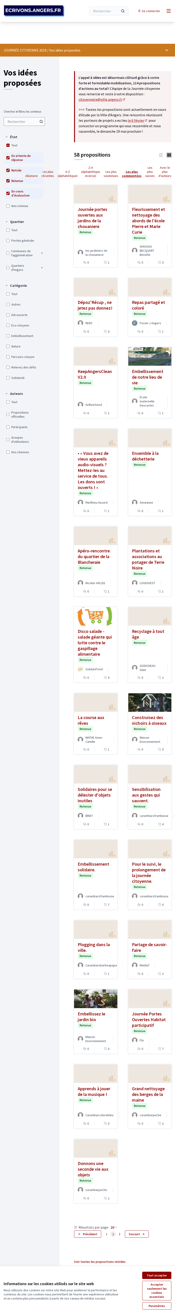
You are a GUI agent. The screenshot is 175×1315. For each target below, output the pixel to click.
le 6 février (138, 120)
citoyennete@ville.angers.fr (102, 99)
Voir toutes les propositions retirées (100, 1262)
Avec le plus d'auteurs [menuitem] (164, 172)
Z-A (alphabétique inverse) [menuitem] (90, 172)
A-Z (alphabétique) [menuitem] (67, 174)
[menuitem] (24, 121)
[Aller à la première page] (34, 11)
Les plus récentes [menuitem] (47, 174)
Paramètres (157, 1306)
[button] (11, 136)
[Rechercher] (122, 11)
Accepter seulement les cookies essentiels (157, 1290)
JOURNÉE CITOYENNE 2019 (25, 50)
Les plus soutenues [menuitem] (111, 174)
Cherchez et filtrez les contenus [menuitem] (22, 112)
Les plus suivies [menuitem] (150, 172)
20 (112, 1227)
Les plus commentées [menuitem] (132, 174)
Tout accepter (157, 1275)
